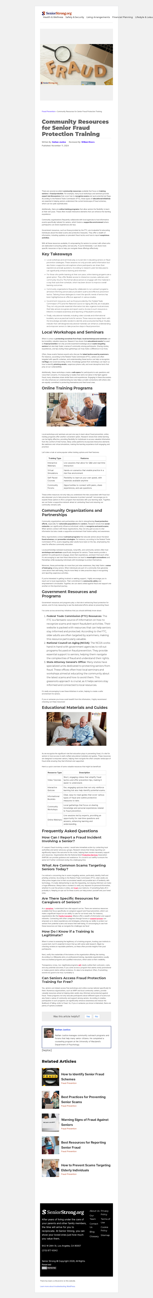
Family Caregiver (65, 916)
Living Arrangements (98, 17)
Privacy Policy (105, 1213)
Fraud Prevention (48, 111)
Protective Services (90, 855)
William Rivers (88, 142)
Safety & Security (75, 17)
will (79, 965)
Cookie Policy (104, 1229)
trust (76, 888)
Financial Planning (122, 17)
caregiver (49, 908)
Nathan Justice (59, 142)
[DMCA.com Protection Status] (49, 1268)
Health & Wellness (53, 17)
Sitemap (105, 1235)
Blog (92, 1231)
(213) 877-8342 (50, 1250)
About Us (94, 1211)
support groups (96, 918)
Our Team (93, 1217)
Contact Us (94, 1225)
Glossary (94, 1236)
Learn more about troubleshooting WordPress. (57, 1286)
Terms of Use (105, 1221)
